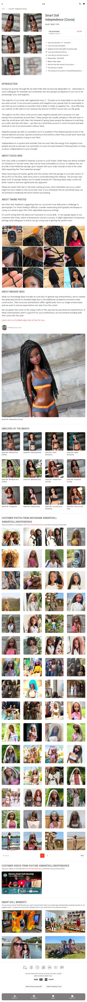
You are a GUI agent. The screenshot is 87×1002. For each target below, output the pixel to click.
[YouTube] (56, 967)
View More (32, 66)
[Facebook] (31, 967)
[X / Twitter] (25, 967)
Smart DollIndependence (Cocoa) (60, 17)
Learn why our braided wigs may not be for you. (23, 320)
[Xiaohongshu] (49, 967)
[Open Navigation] (2, 4)
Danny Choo (18, 327)
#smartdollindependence (35, 525)
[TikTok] (43, 967)
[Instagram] (37, 967)
